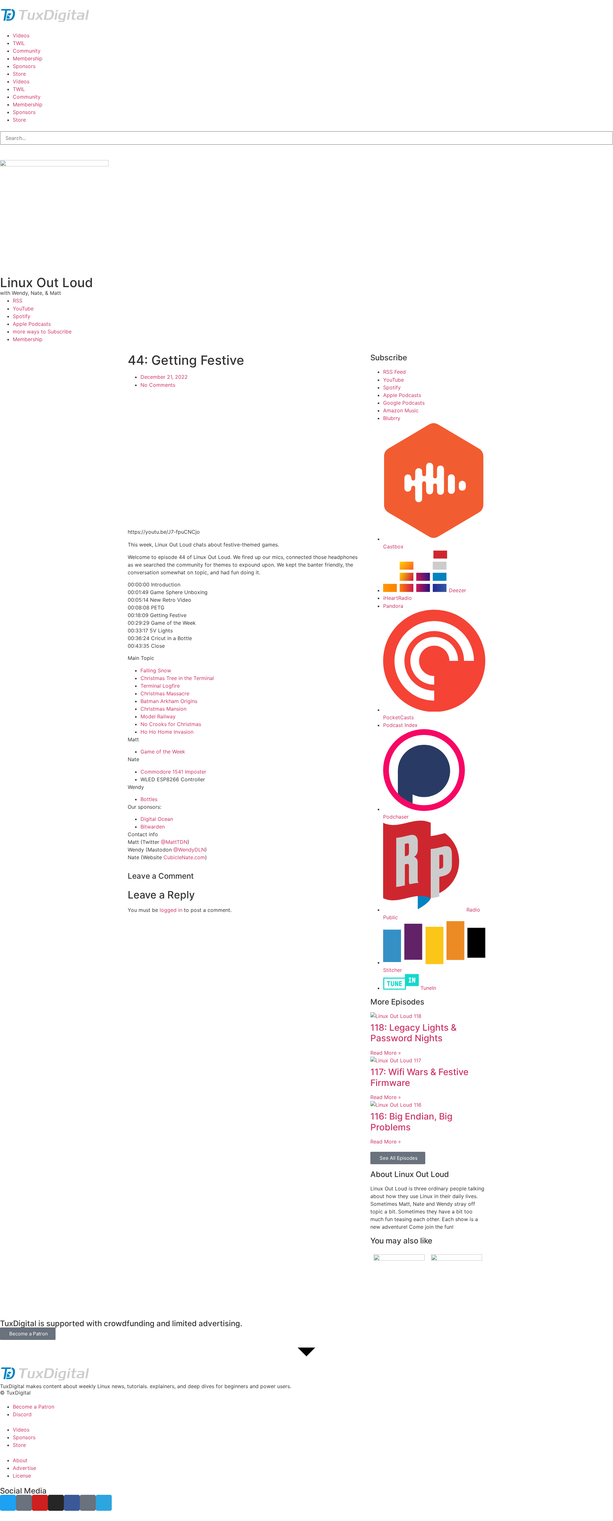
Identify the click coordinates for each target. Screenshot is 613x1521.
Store (19, 74)
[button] (306, 1386)
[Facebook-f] (72, 1503)
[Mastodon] (24, 1503)
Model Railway (158, 716)
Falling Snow (155, 670)
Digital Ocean (156, 819)
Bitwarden (152, 826)
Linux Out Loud (46, 282)
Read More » (385, 1053)
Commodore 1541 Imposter (173, 771)
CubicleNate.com (184, 857)
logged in (171, 910)
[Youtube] (40, 1503)
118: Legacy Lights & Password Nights (413, 1033)
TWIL (19, 43)
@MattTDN (174, 842)
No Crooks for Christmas (170, 724)
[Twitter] (8, 1503)
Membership (27, 58)
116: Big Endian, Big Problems (411, 1122)
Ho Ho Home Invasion (166, 732)
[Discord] (88, 1503)
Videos (21, 35)
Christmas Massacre (164, 693)
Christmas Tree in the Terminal (177, 678)
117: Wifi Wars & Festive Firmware (419, 1077)
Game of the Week (162, 751)
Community (27, 51)
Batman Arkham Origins (168, 701)
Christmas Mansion (163, 709)
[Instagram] (56, 1503)
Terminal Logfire (160, 686)
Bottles (148, 799)
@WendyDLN (189, 849)
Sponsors (24, 66)
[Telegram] (104, 1503)
